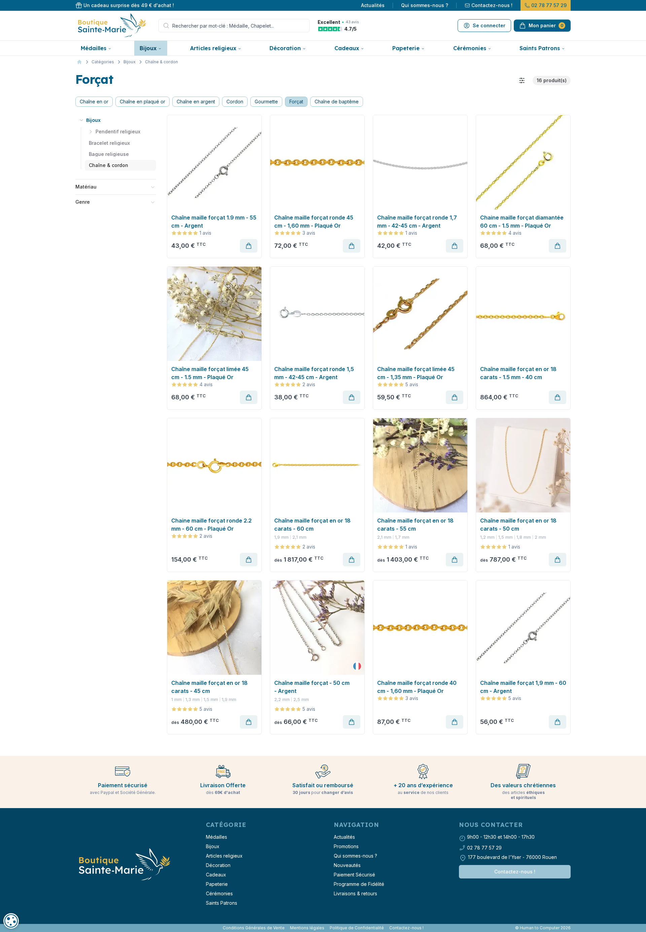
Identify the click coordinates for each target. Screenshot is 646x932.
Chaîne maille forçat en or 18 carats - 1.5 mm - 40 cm (518, 373)
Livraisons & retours (355, 893)
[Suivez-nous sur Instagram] (79, 928)
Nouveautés (347, 865)
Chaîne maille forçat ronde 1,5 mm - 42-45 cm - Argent (314, 373)
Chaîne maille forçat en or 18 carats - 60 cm (312, 524)
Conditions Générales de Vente (254, 927)
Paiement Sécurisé (354, 874)
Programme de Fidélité (359, 884)
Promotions (346, 846)
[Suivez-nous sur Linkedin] (82, 928)
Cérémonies (469, 48)
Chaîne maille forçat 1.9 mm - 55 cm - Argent (213, 221)
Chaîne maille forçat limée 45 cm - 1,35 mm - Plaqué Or (416, 373)
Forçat (296, 101)
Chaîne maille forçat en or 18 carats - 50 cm (518, 524)
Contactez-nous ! (491, 5)
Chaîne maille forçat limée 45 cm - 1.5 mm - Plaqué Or (210, 373)
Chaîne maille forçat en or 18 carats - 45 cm (209, 686)
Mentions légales (307, 927)
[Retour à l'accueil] (123, 865)
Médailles (93, 48)
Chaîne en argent (196, 101)
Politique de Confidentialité (357, 927)
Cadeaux (346, 48)
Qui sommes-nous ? (424, 5)
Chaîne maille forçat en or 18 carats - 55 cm (415, 524)
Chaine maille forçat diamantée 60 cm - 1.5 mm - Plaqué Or (522, 221)
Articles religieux (213, 48)
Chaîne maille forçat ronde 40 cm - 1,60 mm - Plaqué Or (417, 686)
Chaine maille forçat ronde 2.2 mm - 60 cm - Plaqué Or (211, 524)
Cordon (234, 101)
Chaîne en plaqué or (142, 101)
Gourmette (266, 101)
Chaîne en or (94, 101)
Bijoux (148, 48)
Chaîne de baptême (337, 101)
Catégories (103, 61)
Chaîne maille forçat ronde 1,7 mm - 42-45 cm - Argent (417, 221)
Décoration (285, 48)
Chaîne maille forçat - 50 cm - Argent (312, 686)
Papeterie (406, 48)
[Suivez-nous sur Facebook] (76, 928)
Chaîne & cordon (161, 61)
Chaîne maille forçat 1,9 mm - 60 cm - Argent (523, 686)
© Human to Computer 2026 (543, 927)
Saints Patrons (539, 48)
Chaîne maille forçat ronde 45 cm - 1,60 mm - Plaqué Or (313, 221)
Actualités (373, 5)
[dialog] (11, 921)
